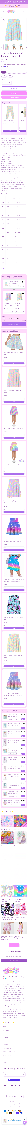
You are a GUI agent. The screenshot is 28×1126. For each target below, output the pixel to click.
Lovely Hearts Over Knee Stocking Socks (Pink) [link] (14, 767)
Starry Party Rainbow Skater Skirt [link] (13, 429)
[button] (3, 11)
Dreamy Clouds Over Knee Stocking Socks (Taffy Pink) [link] (14, 733)
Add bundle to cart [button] (13, 324)
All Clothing (4, 829)
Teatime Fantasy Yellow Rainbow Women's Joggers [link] (9, 121)
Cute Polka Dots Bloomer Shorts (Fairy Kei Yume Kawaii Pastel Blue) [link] (13, 716)
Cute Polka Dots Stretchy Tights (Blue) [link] (14, 784)
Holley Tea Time (13, 1116)
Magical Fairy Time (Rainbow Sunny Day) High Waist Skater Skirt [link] (14, 580)
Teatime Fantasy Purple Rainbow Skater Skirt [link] (8, 304)
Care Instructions (7, 1055)
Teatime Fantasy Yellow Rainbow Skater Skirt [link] (19, 304)
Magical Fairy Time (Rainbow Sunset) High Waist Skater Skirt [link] (13, 694)
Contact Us (6, 1059)
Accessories (4, 846)
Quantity (3, 79)
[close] (24, 1119)
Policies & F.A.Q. (7, 1048)
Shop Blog (5, 1037)
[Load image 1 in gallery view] (7, 47)
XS (3, 72)
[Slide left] (1, 47)
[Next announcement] (25, 6)
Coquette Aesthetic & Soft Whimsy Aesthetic (7, 937)
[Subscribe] (23, 1074)
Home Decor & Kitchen (18, 865)
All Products (6, 1030)
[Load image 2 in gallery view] (14, 47)
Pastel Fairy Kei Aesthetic (5, 900)
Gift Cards (5, 1041)
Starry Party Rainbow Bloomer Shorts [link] (14, 792)
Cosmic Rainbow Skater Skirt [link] (12, 465)
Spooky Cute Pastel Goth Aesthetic (7, 918)
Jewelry (16, 829)
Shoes (3, 864)
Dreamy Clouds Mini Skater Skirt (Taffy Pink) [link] (13, 801)
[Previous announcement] (2, 6)
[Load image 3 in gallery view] (21, 47)
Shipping (3, 61)
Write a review (14, 960)
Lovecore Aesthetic (19, 918)
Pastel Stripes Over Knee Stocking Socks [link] (14, 775)
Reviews (5, 1062)
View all (14, 945)
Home (4, 1026)
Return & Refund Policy (9, 1051)
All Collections (6, 1034)
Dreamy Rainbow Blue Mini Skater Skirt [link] (13, 353)
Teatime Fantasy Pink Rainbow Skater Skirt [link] (12, 391)
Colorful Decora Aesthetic (18, 900)
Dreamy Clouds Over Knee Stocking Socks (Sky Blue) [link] (14, 724)
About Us (5, 1044)
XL (23, 72)
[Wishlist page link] (17, 11)
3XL (10, 75)
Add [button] (10, 130)
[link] (10, 112)
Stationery (4, 882)
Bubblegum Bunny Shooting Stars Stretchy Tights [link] (13, 741)
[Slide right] (26, 47)
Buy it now (14, 93)
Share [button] (4, 268)
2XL (4, 75)
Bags (15, 846)
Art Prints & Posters (20, 882)
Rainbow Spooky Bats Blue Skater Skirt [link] (13, 618)
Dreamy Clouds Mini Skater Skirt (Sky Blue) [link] (13, 750)
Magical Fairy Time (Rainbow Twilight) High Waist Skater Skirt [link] (13, 540)
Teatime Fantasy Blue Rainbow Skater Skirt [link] (14, 283)
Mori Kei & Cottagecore (17, 937)
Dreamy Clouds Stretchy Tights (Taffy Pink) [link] (14, 759)
